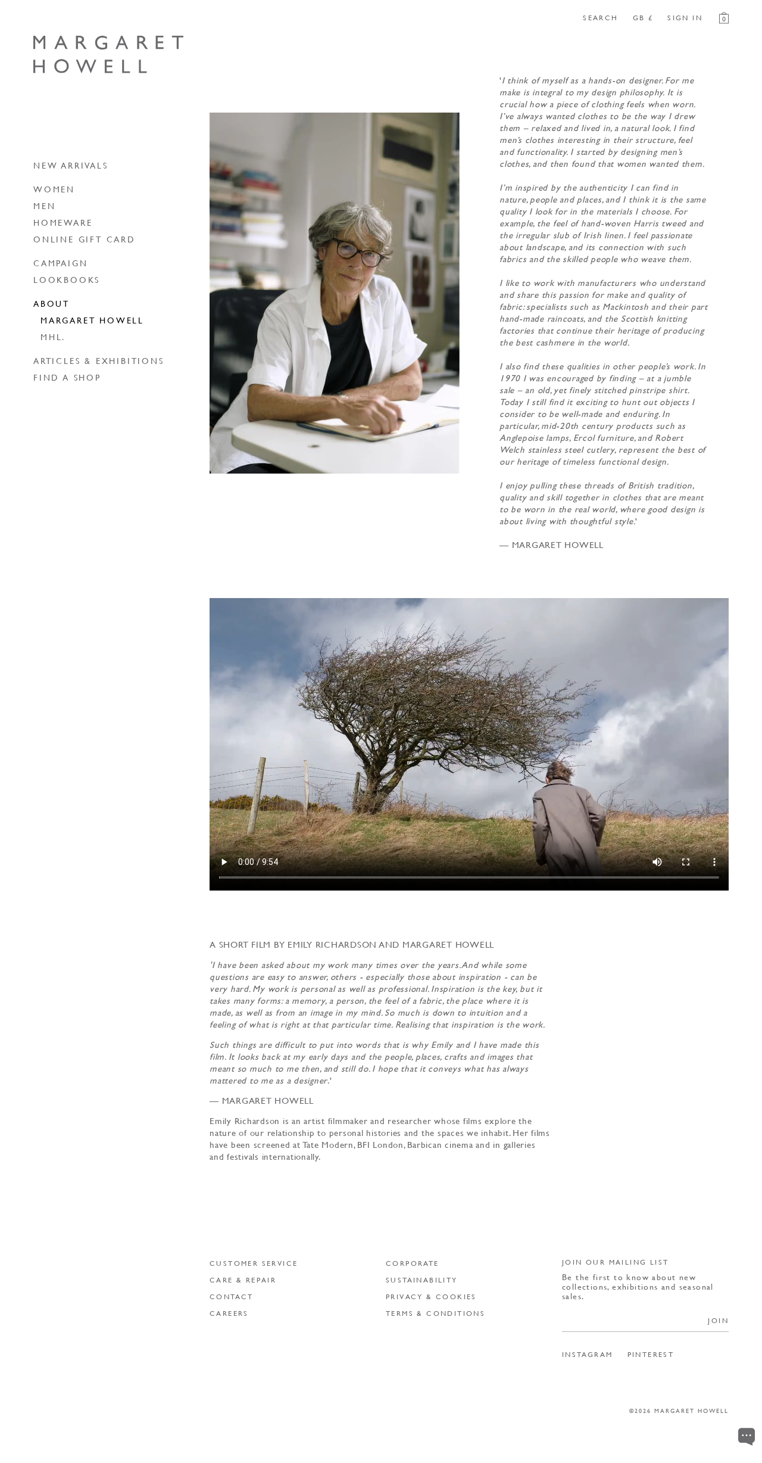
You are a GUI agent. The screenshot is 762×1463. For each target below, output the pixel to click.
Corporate (412, 1263)
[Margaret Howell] (108, 54)
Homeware (62, 222)
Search (600, 17)
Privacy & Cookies (431, 1296)
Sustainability (422, 1279)
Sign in (684, 17)
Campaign (60, 262)
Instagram (587, 1354)
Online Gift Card (84, 239)
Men (44, 205)
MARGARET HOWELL (92, 320)
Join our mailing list (615, 1261)
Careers (229, 1313)
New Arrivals (70, 165)
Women (54, 189)
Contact (232, 1296)
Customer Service (254, 1263)
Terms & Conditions (435, 1313)
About (51, 303)
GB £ (643, 17)
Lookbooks (66, 279)
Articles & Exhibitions (98, 360)
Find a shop (67, 377)
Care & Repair (243, 1279)
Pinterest (650, 1354)
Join (718, 1320)
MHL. (52, 336)
